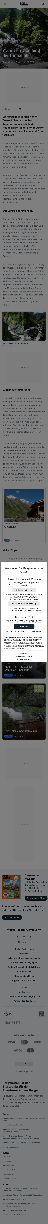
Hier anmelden (36, 631)
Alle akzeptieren (24, 590)
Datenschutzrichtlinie (24, 656)
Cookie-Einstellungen (24, 659)
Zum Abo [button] (24, 626)
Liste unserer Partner (36, 646)
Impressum (24, 653)
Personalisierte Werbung (24, 604)
